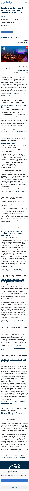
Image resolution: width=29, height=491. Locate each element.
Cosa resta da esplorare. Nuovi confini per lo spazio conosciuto (13, 281)
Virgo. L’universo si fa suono (11, 332)
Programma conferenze (7, 31)
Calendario (5, 37)
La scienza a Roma (8, 143)
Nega (14, 484)
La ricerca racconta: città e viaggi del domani (13, 106)
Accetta (15, 480)
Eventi (3, 17)
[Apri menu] (26, 2)
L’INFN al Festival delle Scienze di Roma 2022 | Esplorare (15, 69)
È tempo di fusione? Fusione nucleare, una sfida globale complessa (11, 415)
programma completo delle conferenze (16, 93)
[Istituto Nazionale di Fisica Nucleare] (14, 468)
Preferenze (14, 487)
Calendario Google (14, 37)
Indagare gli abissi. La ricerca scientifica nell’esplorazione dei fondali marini (12, 233)
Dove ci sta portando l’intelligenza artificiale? (13, 361)
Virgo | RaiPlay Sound (16, 345)
